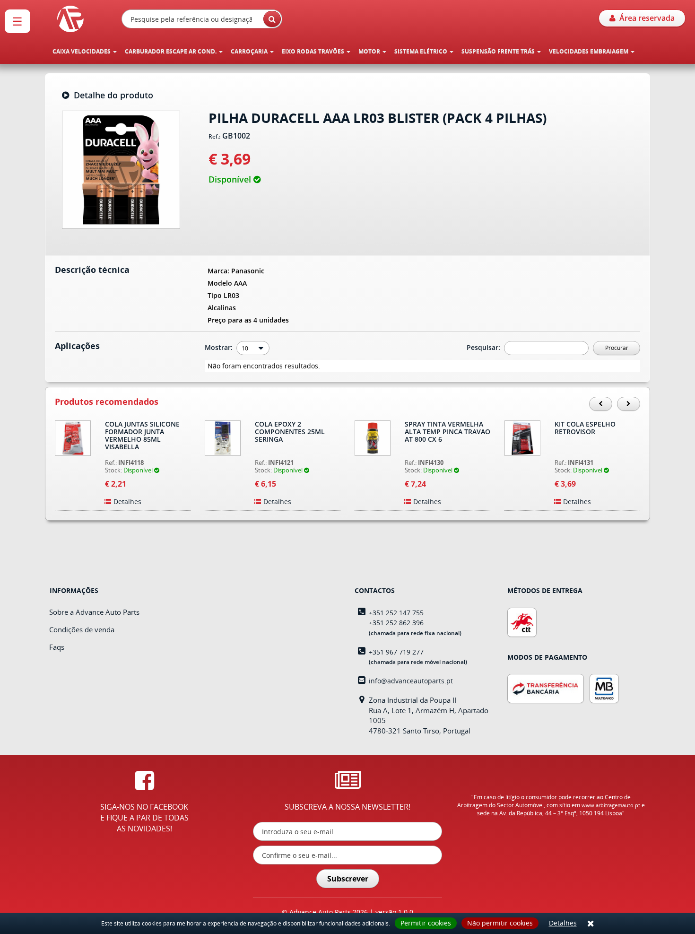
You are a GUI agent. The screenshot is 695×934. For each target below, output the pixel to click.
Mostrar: (220, 347)
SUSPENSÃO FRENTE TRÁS (498, 51)
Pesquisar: (484, 347)
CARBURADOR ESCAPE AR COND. (171, 51)
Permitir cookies (425, 922)
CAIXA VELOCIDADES (82, 51)
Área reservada (645, 18)
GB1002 (236, 136)
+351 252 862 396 (396, 622)
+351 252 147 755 (396, 612)
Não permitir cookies (500, 922)
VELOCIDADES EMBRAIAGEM (589, 51)
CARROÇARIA (250, 51)
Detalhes (563, 922)
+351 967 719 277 (396, 651)
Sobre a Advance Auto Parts (94, 612)
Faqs (56, 647)
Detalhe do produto (111, 95)
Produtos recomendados (106, 402)
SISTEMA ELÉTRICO (421, 51)
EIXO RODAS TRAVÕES (314, 51)
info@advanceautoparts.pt (411, 680)
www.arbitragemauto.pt (611, 805)
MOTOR (370, 51)
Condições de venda (81, 629)
